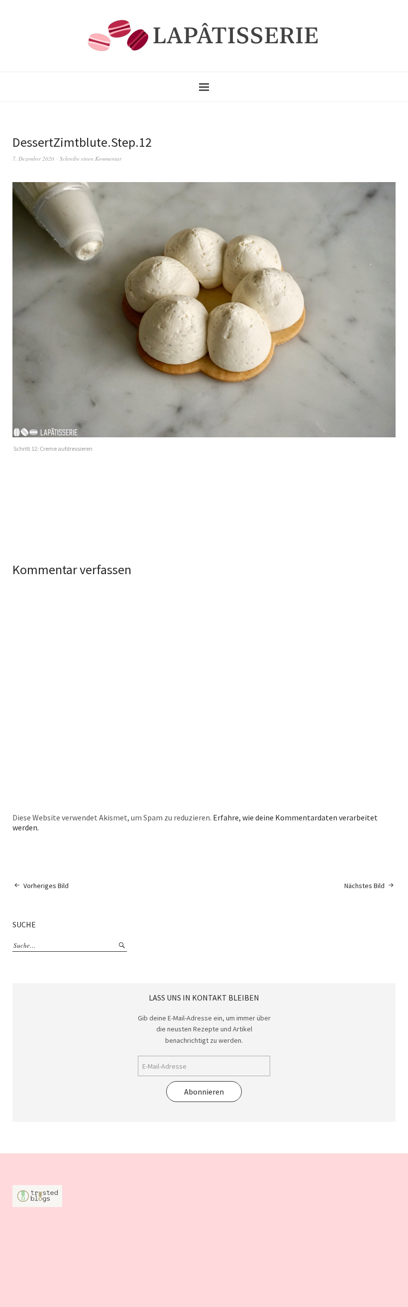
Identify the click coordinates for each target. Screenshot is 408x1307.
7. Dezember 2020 (33, 158)
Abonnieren (204, 1092)
